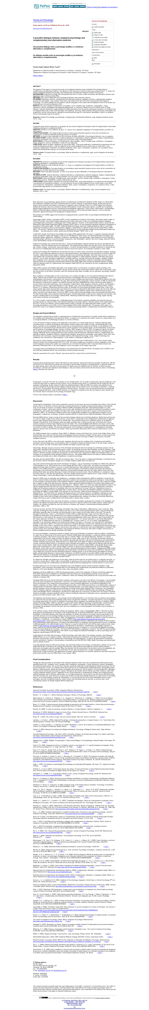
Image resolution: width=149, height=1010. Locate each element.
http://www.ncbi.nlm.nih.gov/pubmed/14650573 (47, 714)
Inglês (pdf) (97, 32)
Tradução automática (100, 44)
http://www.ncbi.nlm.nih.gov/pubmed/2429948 (79, 813)
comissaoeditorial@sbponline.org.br (74, 1008)
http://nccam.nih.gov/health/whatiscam (59, 872)
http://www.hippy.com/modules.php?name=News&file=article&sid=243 (77, 809)
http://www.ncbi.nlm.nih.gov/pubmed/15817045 (47, 832)
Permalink (97, 64)
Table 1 (65, 395)
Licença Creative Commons (102, 998)
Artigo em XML (98, 35)
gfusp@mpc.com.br (44, 970)
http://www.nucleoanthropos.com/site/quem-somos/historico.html (76, 886)
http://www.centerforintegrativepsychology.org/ (47, 921)
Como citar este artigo (100, 40)
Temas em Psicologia (43, 20)
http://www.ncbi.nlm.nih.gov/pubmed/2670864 (47, 775)
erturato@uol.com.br (60, 970)
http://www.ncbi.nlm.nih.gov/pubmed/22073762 (47, 761)
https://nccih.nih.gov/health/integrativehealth (61, 876)
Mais (95, 58)
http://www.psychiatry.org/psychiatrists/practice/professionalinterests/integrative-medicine (61, 692)
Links (95, 692)
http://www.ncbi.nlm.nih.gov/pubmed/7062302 (72, 867)
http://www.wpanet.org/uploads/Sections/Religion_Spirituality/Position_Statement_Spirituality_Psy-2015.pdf (67, 941)
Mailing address (38, 75)
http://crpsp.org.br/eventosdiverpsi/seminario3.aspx (49, 737)
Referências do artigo (101, 37)
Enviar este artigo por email (102, 47)
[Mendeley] (93, 58)
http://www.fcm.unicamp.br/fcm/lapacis (52, 625)
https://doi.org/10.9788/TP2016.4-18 (42, 28)
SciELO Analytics (99, 27)
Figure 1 (35, 369)
